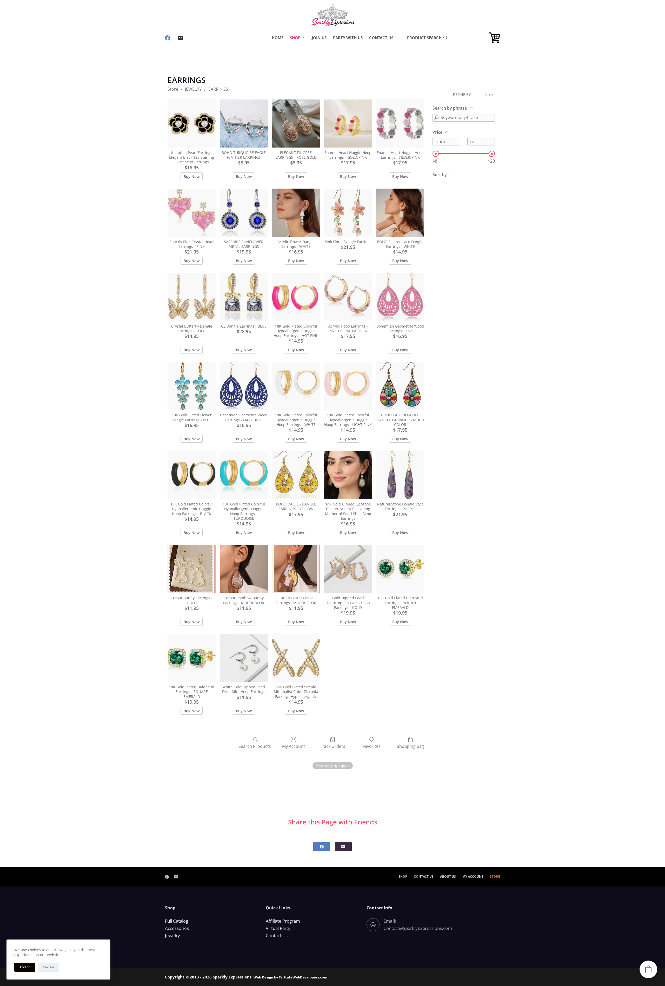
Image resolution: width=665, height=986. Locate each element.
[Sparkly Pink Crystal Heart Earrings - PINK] (192, 213)
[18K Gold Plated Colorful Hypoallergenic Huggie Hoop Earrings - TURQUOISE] (244, 475)
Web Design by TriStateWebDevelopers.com (290, 977)
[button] (648, 969)
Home (277, 37)
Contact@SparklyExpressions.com (417, 928)
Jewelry (172, 935)
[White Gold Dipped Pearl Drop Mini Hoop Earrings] (244, 658)
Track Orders (332, 746)
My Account (293, 746)
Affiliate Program (283, 921)
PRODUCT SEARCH (424, 37)
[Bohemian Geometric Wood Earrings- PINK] (400, 297)
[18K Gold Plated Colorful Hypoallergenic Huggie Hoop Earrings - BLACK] (192, 475)
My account (472, 877)
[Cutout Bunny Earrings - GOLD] (192, 569)
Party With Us (348, 37)
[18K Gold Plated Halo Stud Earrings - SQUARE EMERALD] (192, 658)
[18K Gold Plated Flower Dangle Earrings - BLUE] (192, 386)
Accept (24, 967)
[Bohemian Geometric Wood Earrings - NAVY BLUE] (244, 386)
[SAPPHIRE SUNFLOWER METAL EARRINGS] (244, 213)
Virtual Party (278, 928)
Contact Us (381, 37)
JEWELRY (193, 89)
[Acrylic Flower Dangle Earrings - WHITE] (296, 213)
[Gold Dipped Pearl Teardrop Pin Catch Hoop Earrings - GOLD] (348, 569)
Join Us (319, 37)
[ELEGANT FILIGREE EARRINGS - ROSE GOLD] (296, 123)
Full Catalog (176, 921)
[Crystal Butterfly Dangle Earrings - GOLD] (192, 297)
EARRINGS (218, 89)
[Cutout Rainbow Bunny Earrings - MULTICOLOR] (244, 569)
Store (173, 89)
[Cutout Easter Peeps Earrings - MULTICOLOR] (296, 569)
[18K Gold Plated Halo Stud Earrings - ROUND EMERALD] (400, 569)
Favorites (372, 746)
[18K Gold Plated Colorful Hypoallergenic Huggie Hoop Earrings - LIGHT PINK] (348, 386)
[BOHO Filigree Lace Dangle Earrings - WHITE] (400, 213)
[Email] (180, 38)
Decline (48, 967)
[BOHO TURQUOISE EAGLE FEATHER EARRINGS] (244, 123)
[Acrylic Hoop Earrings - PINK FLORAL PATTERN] (348, 297)
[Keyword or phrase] (436, 118)
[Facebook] (167, 38)
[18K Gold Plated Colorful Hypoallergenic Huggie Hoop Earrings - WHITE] (296, 386)
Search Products (254, 746)
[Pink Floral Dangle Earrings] (348, 213)
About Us (448, 877)
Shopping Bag (410, 746)
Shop (295, 37)
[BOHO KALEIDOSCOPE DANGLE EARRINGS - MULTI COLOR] (400, 386)
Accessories (177, 928)
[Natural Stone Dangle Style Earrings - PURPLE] (400, 475)
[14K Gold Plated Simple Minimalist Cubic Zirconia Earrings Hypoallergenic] (296, 658)
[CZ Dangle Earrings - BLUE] (244, 297)
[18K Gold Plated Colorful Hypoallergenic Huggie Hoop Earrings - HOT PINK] (296, 297)
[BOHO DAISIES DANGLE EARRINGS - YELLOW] (296, 475)
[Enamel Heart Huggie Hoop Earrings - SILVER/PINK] (400, 123)
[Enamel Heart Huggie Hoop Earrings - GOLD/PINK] (348, 123)
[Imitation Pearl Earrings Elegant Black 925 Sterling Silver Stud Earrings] (192, 123)
